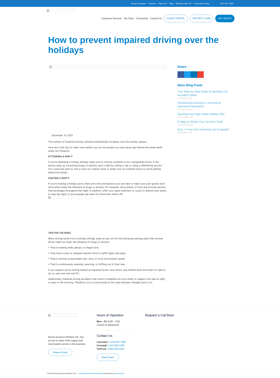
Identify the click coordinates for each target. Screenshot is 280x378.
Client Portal (176, 18)
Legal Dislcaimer (84, 373)
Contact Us (156, 18)
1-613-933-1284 (116, 345)
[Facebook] (219, 373)
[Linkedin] (228, 373)
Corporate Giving (201, 3)
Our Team (129, 18)
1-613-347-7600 (117, 342)
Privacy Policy (98, 373)
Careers (152, 3)
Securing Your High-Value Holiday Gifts (201, 114)
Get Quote (225, 18)
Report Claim (201, 18)
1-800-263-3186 (115, 349)
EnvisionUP (119, 373)
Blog (171, 3)
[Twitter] (223, 373)
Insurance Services (112, 18)
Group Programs (138, 3)
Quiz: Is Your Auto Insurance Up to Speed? (203, 129)
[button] (180, 74)
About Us (163, 3)
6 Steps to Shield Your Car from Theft (200, 121)
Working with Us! (183, 3)
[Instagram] (232, 373)
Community (142, 18)
